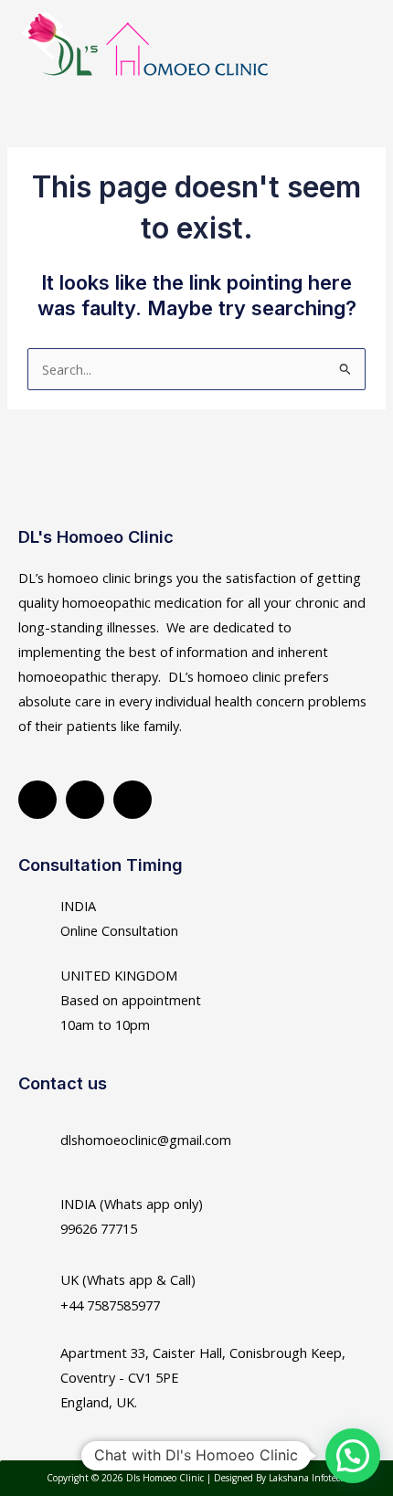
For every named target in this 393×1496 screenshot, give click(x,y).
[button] (343, 54)
